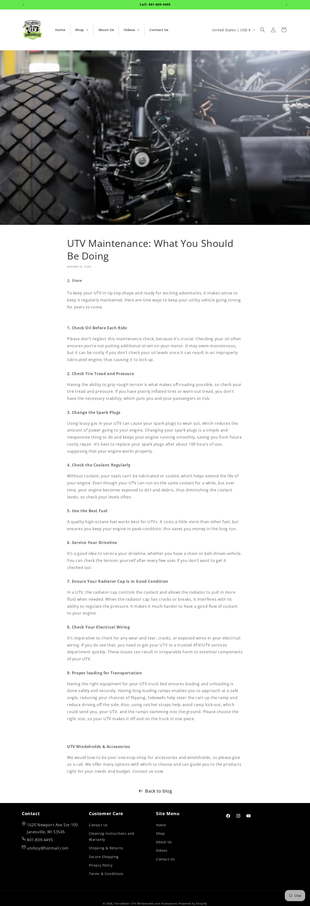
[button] (262, 29)
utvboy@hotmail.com (48, 848)
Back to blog (158, 791)
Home (161, 824)
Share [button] (77, 280)
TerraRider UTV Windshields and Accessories (145, 903)
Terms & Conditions (106, 873)
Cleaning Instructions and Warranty (111, 836)
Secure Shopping (104, 856)
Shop (160, 833)
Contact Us (98, 824)
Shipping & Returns (106, 848)
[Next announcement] (286, 4)
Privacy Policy (100, 865)
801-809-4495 (40, 840)
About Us (164, 842)
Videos (162, 850)
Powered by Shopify (192, 903)
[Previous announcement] (23, 4)
